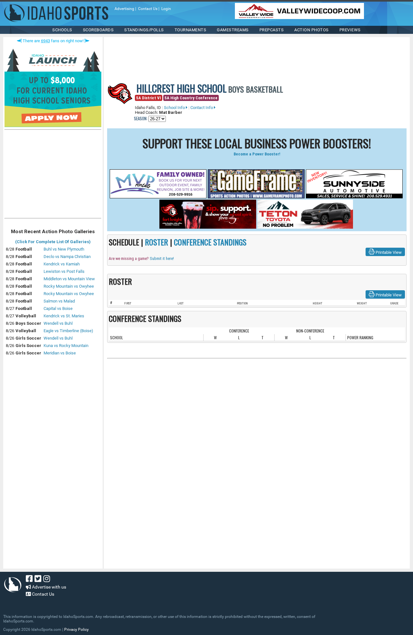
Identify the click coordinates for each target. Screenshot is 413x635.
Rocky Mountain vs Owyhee (69, 286)
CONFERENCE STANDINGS (210, 242)
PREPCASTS (271, 29)
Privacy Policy (76, 629)
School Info (175, 107)
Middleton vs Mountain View (69, 278)
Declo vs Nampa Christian (67, 256)
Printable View (388, 252)
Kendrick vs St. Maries (64, 315)
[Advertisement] (53, 175)
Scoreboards (98, 29)
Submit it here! (162, 258)
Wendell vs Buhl (58, 323)
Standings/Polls (144, 29)
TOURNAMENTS (190, 29)
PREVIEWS (350, 29)
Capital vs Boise (58, 308)
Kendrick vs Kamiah (62, 264)
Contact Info (202, 107)
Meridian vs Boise (60, 353)
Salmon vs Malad (59, 301)
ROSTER (156, 242)
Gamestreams (233, 29)
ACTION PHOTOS (311, 29)
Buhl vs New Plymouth (64, 249)
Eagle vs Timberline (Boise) (68, 330)
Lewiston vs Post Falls (64, 271)
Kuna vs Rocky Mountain (66, 345)
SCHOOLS (62, 29)
